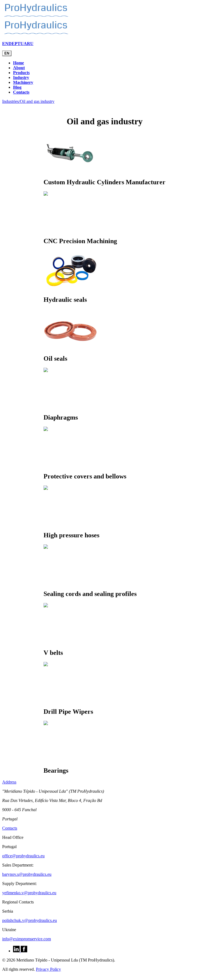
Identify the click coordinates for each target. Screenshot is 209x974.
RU (30, 43)
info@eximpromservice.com (26, 939)
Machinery (23, 82)
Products (21, 72)
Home (18, 63)
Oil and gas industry (37, 101)
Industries (11, 101)
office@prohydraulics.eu (23, 856)
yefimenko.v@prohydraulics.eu (29, 892)
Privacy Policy (48, 969)
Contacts (21, 92)
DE (11, 43)
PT (17, 43)
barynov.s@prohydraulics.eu (26, 874)
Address (9, 782)
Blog (17, 87)
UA (23, 43)
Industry (21, 77)
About (19, 67)
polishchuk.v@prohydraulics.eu (29, 920)
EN (5, 43)
